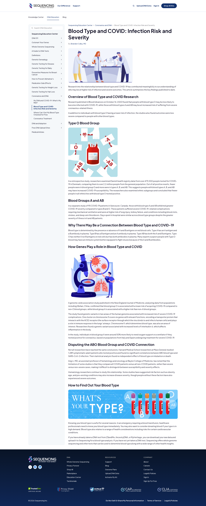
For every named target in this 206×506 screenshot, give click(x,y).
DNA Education (53, 17)
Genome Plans (111, 469)
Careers (147, 466)
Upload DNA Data (144, 6)
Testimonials (72, 481)
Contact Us (148, 469)
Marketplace (72, 473)
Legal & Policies (150, 473)
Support (108, 462)
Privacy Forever (73, 466)
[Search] (133, 6)
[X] (30, 467)
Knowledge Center (36, 17)
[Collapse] (61, 96)
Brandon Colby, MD (78, 44)
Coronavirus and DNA (103, 25)
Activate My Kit (111, 477)
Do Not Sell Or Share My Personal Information (125, 501)
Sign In (156, 6)
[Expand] (61, 38)
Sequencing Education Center (45, 34)
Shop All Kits (169, 6)
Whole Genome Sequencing (78, 462)
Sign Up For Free (150, 481)
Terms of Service (154, 501)
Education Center (74, 477)
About (146, 462)
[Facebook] (35, 467)
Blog (64, 17)
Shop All (70, 469)
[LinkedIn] (40, 467)
